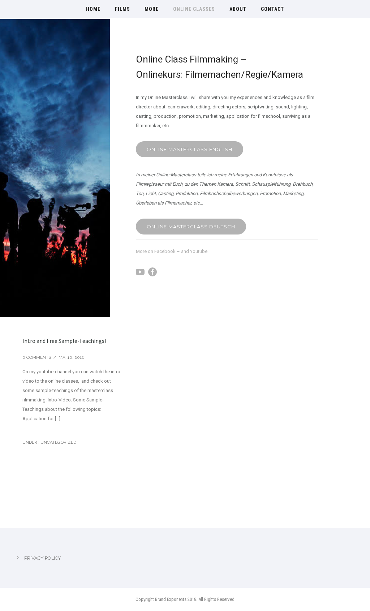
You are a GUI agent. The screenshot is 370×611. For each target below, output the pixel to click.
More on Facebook (156, 251)
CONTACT (272, 9)
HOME (93, 9)
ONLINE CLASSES (194, 9)
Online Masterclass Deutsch (191, 226)
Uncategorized (57, 442)
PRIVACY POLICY (42, 558)
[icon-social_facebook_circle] (154, 272)
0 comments (36, 357)
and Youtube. (194, 251)
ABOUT (237, 9)
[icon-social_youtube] (142, 272)
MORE (152, 9)
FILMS (122, 9)
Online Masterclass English (189, 149)
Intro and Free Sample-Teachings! (64, 340)
